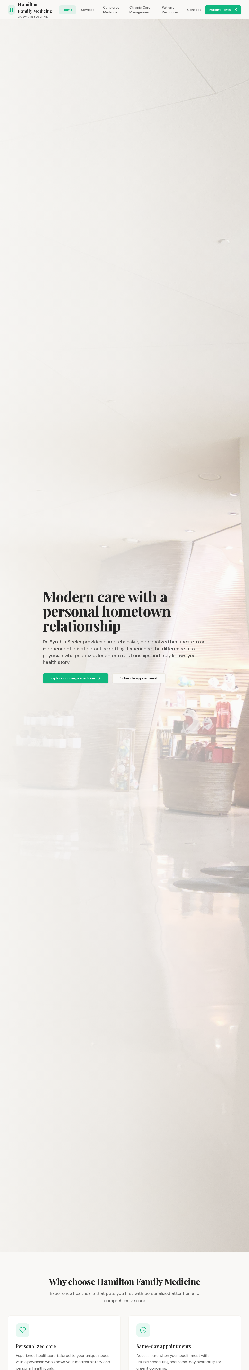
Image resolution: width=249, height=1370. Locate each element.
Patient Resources (170, 9)
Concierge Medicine (111, 9)
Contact (194, 10)
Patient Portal (220, 10)
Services (87, 10)
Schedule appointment (139, 678)
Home (67, 10)
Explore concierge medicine (73, 678)
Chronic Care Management (140, 9)
